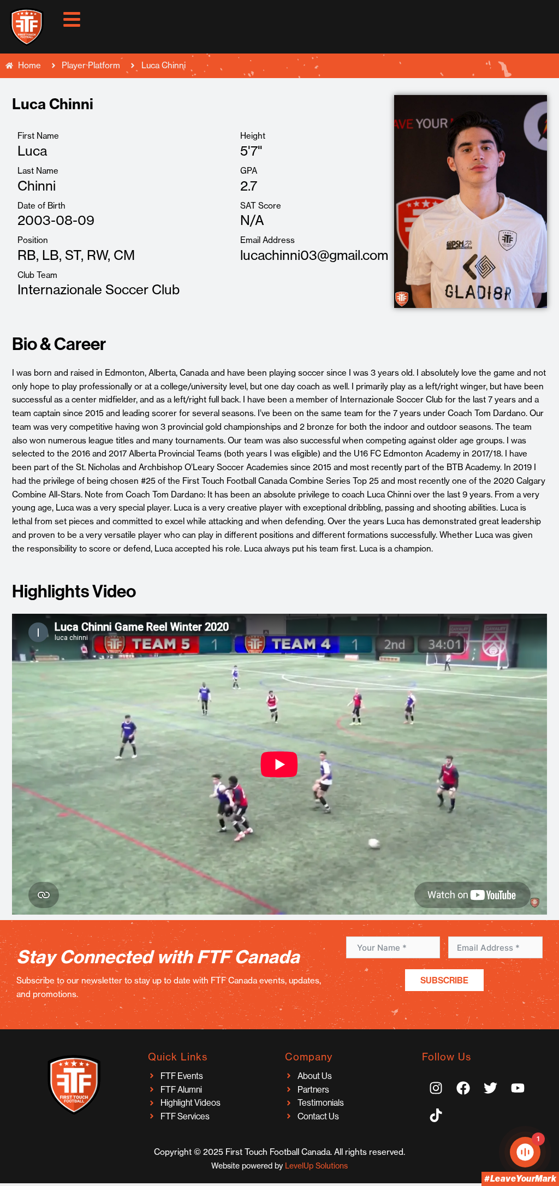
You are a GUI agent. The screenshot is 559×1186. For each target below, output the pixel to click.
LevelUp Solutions (316, 1166)
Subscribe (444, 980)
